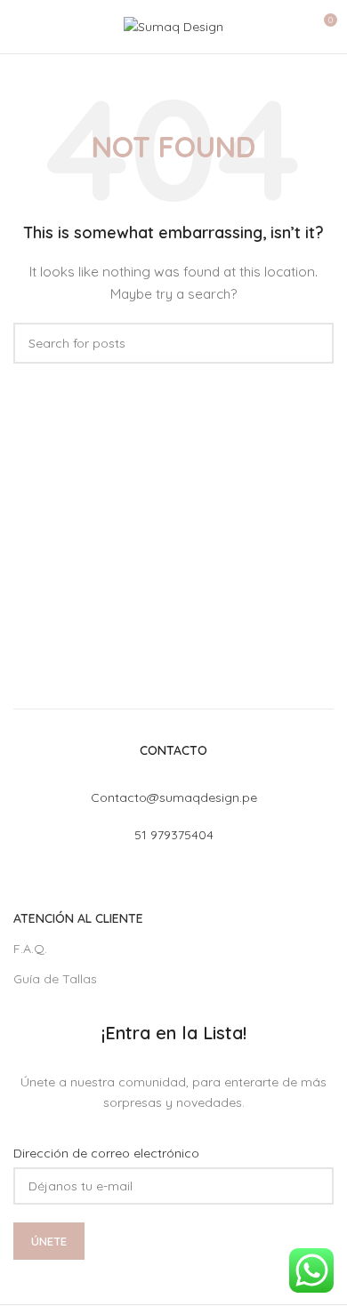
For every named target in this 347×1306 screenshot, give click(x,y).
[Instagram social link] (185, 889)
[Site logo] (173, 26)
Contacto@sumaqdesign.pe (174, 797)
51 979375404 (174, 835)
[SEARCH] (313, 343)
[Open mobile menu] (20, 26)
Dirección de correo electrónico (106, 1153)
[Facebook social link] (162, 889)
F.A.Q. (30, 949)
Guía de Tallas (55, 979)
